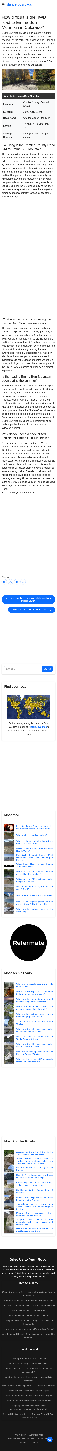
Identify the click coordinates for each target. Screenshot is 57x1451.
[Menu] (4, 4)
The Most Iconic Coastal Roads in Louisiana (31, 610)
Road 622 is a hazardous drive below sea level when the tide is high (34, 1176)
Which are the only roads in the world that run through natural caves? (34, 992)
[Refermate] (28, 942)
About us (23, 1442)
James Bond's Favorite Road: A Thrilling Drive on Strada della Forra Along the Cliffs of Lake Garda (34, 1161)
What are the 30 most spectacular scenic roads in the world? (34, 1045)
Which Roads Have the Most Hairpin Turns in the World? (34, 865)
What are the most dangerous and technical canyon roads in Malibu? (34, 1000)
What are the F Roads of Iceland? (32, 835)
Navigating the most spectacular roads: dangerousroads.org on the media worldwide (28, 1407)
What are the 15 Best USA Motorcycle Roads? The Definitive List (34, 1060)
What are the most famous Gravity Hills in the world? (34, 985)
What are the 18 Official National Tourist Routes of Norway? (34, 1037)
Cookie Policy (43, 1438)
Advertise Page (36, 1435)
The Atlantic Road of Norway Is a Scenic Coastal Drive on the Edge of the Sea (34, 1206)
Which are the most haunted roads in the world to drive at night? (34, 872)
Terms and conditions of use (21, 1438)
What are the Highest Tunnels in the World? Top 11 (28, 1395)
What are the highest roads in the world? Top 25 (34, 910)
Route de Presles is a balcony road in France (34, 1168)
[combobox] (23, 669)
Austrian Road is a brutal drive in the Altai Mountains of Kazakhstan (34, 1153)
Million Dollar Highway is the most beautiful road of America (34, 1198)
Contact (34, 1442)
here (24, 1273)
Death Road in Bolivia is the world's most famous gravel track (34, 1229)
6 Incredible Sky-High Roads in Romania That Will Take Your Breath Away (28, 1416)
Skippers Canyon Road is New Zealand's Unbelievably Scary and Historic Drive (34, 1222)
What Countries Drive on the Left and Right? (28, 1390)
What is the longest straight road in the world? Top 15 (34, 887)
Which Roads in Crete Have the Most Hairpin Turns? (34, 849)
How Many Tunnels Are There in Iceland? (29, 1358)
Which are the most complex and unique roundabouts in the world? (34, 1007)
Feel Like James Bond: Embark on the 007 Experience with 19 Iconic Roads (34, 827)
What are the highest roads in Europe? (34, 895)
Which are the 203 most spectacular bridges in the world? (34, 880)
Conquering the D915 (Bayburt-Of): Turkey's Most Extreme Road (34, 1183)
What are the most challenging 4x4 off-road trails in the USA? (34, 842)
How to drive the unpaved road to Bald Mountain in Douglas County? (29, 599)
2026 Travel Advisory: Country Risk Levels (28, 1363)
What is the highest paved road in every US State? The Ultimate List (34, 902)
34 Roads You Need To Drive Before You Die (34, 1022)
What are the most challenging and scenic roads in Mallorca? (28, 1379)
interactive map (38, 727)
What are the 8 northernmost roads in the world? (28, 1400)
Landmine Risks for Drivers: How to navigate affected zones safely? (28, 1370)
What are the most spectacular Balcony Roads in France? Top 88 (34, 1052)
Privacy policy (20, 1435)
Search (47, 669)
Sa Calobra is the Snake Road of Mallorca (34, 1191)
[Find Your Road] (28, 707)
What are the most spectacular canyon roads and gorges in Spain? (34, 1015)
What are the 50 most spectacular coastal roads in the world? (34, 1030)
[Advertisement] (28, 292)
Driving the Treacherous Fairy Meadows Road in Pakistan (34, 1214)
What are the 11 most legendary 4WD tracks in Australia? (28, 1385)
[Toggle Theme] (50, 1439)
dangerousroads (19, 4)
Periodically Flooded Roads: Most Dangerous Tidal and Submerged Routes (34, 857)
